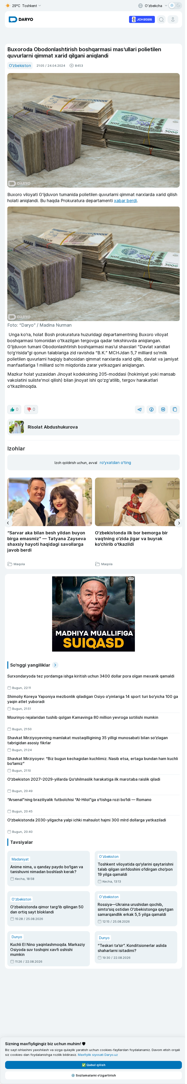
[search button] (161, 19)
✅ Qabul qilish (93, 1065)
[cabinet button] (173, 19)
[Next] (178, 523)
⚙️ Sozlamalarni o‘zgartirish (93, 1075)
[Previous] (8, 523)
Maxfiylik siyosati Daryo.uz (98, 1055)
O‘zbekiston (20, 65)
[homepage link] (21, 19)
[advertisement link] (142, 19)
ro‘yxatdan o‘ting (115, 462)
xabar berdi (125, 200)
